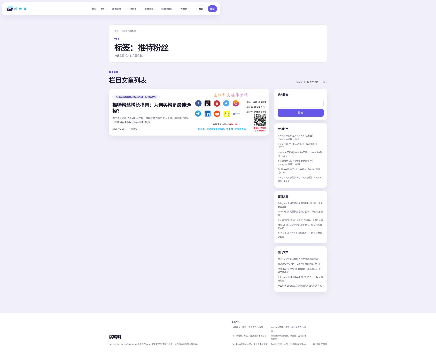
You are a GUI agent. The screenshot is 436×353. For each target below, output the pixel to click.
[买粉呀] (16, 8)
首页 (94, 8)
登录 (201, 8)
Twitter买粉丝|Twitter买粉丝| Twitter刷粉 (136, 97)
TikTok (132, 8)
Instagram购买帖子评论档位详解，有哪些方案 (300, 219)
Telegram (148, 8)
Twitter (183, 8)
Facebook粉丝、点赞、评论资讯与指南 (249, 344)
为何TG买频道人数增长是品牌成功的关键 (298, 258)
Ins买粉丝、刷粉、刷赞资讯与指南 (247, 327)
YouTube (116, 8)
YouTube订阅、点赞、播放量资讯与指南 (288, 329)
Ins (102, 8)
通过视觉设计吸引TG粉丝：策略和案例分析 (299, 263)
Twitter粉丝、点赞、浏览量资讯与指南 (288, 344)
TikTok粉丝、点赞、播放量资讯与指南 (249, 335)
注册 (212, 8)
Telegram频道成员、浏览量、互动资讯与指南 (288, 337)
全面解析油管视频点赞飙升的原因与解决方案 (300, 285)
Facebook (166, 8)
